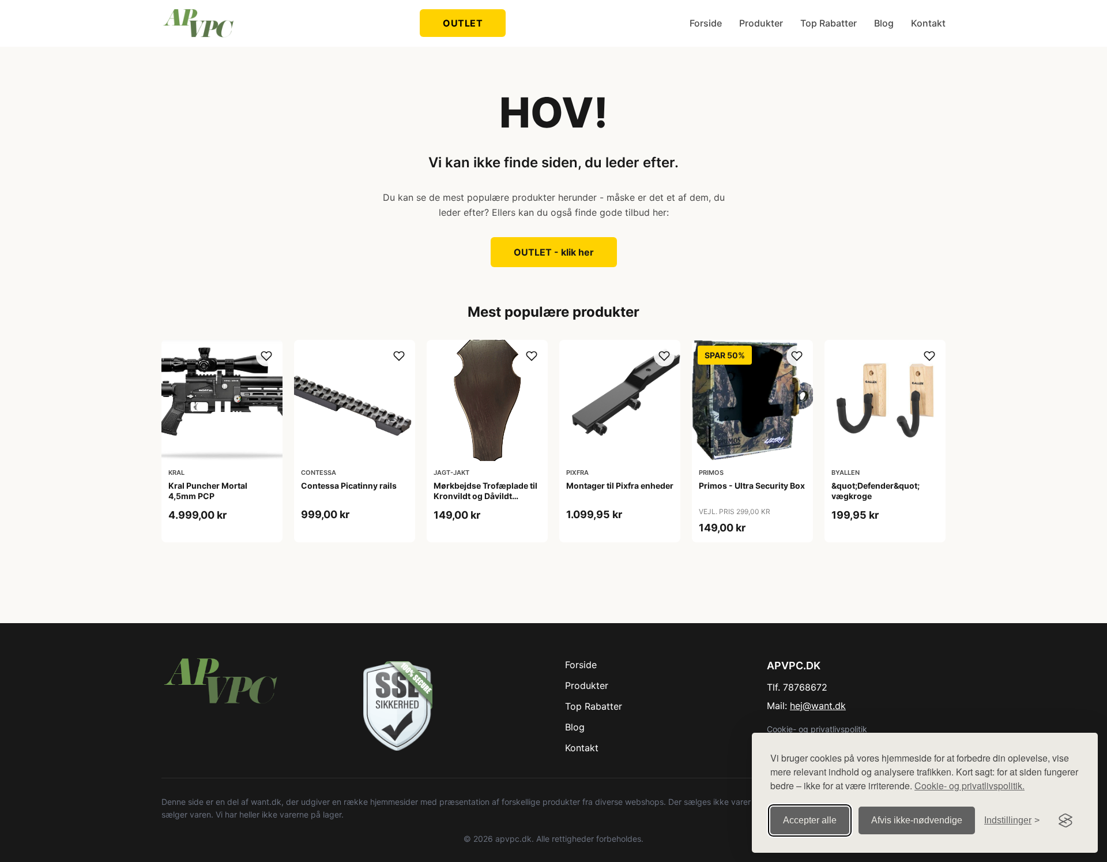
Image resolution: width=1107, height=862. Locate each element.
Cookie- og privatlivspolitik (817, 729)
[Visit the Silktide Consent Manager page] (1065, 820)
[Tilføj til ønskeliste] (266, 356)
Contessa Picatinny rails (349, 485)
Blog (884, 23)
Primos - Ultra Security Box (752, 485)
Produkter (761, 23)
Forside (706, 23)
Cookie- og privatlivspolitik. (969, 785)
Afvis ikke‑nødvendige (916, 820)
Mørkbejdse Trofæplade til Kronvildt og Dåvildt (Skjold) (485, 496)
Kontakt (928, 23)
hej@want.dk (818, 705)
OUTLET (463, 23)
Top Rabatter (828, 23)
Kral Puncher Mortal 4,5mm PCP (207, 491)
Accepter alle (810, 820)
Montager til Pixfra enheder (619, 485)
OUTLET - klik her (554, 252)
